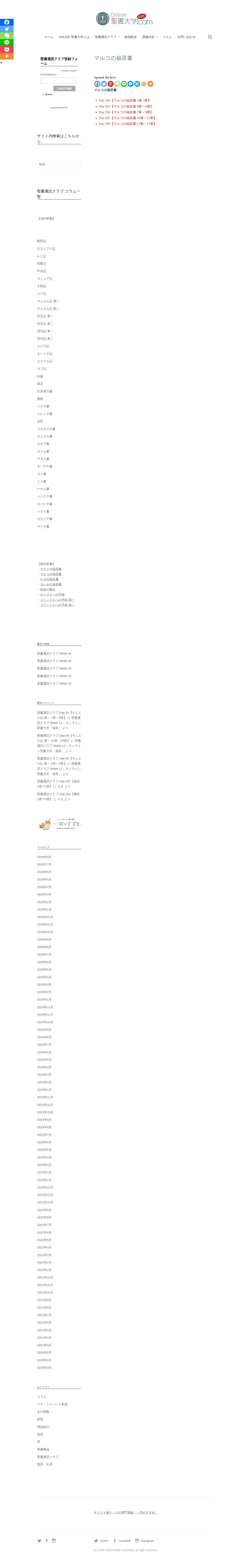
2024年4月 (44, 1067)
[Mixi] (144, 84)
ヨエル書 (43, 451)
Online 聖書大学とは (74, 37)
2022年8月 (44, 1217)
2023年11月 (45, 1105)
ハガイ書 (43, 511)
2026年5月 (44, 879)
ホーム (48, 37)
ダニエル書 (44, 436)
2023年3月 (44, 1165)
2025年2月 (44, 992)
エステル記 (44, 361)
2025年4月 (44, 977)
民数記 (41, 263)
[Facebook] (97, 84)
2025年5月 (44, 969)
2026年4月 (44, 887)
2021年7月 (44, 1315)
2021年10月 (45, 1292)
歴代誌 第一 (45, 331)
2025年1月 (44, 999)
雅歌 (40, 398)
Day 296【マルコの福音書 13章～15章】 (128, 123)
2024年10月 (45, 1022)
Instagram (147, 1540)
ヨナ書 (41, 474)
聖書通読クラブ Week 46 (54, 653)
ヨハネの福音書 (51, 584)
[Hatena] (137, 84)
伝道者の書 (44, 391)
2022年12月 (45, 1187)
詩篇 (40, 376)
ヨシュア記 (44, 278)
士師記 (41, 286)
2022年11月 (45, 1195)
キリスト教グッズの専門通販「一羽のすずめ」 (126, 1512)
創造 (40, 1419)
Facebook (125, 1540)
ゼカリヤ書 (44, 519)
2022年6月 (44, 1232)
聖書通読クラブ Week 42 (54, 683)
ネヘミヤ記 (44, 353)
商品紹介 (43, 1427)
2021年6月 (44, 1322)
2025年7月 (44, 954)
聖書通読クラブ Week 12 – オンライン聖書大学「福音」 (59, 723)
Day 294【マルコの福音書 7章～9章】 (126, 112)
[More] (150, 84)
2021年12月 (45, 1277)
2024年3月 (44, 1074)
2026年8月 (44, 857)
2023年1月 (44, 1180)
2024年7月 (44, 1044)
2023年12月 (45, 1097)
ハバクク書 (44, 496)
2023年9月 (44, 1119)
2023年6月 (44, 1142)
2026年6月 (44, 872)
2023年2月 (44, 1172)
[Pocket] (7, 49)
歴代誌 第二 (45, 338)
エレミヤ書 (44, 413)
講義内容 (148, 37)
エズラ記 (43, 346)
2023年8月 (44, 1127)
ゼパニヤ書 (44, 504)
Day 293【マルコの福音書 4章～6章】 (126, 106)
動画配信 (130, 37)
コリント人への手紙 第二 (57, 605)
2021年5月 (44, 1330)
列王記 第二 (45, 323)
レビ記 (41, 256)
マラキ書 (43, 526)
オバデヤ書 (44, 466)
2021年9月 (44, 1300)
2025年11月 (45, 924)
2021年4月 (44, 1337)
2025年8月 (44, 947)
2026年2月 (44, 902)
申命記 (41, 271)
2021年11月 (45, 1285)
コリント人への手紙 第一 (57, 600)
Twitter (104, 1540)
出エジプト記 (46, 248)
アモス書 (43, 459)
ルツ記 (41, 293)
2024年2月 (44, 1082)
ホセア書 (43, 443)
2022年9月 (44, 1210)
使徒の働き (47, 589)
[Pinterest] (111, 84)
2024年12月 (45, 1007)
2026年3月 (44, 894)
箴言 (40, 383)
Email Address (49, 74)
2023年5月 (44, 1149)
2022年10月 (45, 1202)
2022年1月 (44, 1270)
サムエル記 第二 (48, 308)
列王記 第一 (45, 316)
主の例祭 (43, 1411)
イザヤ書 (43, 406)
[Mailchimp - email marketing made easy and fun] (46, 94)
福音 (40, 1434)
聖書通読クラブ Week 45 (54, 661)
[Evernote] (117, 84)
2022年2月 (44, 1262)
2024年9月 (44, 1029)
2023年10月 (45, 1112)
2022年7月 (44, 1225)
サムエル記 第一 (48, 301)
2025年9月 (44, 939)
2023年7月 (44, 1135)
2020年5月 (44, 1352)
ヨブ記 (41, 368)
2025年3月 (44, 984)
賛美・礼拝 (44, 1464)
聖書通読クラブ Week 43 (54, 676)
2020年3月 (44, 1367)
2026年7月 (44, 864)
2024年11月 (45, 1014)
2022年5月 (44, 1240)
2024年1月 (44, 1089)
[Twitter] (104, 84)
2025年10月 (45, 932)
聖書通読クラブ (105, 37)
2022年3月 (44, 1255)
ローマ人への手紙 (52, 594)
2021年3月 (44, 1345)
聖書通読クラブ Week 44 (54, 668)
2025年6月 (44, 962)
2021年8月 (44, 1307)
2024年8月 (44, 1037)
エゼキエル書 (46, 429)
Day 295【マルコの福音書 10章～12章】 (128, 118)
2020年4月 (44, 1360)
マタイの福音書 (51, 569)
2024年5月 (44, 1059)
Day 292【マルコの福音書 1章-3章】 (125, 100)
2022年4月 (44, 1247)
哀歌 (40, 421)
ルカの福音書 (49, 579)
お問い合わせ (186, 37)
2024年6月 (44, 1052)
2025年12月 (45, 917)
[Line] (124, 84)
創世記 (41, 241)
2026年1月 (44, 909)
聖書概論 (43, 1449)
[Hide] (1, 62)
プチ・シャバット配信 (52, 1404)
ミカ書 (41, 481)
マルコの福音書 (51, 574)
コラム (167, 37)
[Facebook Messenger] (131, 84)
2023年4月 (44, 1157)
